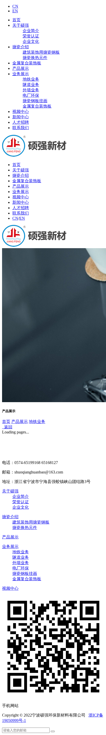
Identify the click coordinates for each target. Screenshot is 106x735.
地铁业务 (31, 79)
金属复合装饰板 (26, 63)
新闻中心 (20, 117)
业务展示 (20, 74)
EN (15, 11)
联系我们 (20, 127)
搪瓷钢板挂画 (35, 101)
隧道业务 (31, 84)
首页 (16, 20)
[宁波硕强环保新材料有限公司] (35, 155)
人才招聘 (20, 122)
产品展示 (20, 68)
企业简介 (31, 30)
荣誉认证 (31, 36)
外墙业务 (31, 90)
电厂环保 (31, 95)
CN (15, 6)
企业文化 (31, 41)
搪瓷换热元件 (35, 57)
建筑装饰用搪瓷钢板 (41, 52)
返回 (7, 427)
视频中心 (20, 111)
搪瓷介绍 (20, 47)
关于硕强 (20, 25)
